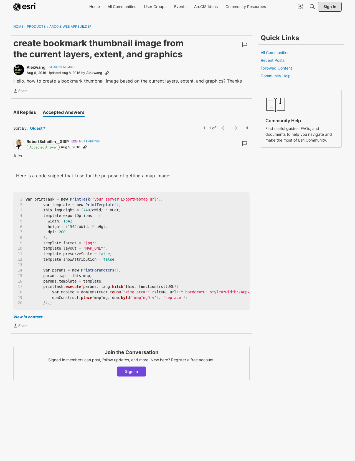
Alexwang (36, 67)
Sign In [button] (131, 371)
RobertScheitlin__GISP (48, 141)
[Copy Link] (106, 72)
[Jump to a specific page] (245, 128)
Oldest (36, 128)
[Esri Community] (25, 6)
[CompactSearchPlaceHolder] (312, 7)
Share (20, 91)
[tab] (24, 112)
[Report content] (245, 45)
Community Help (276, 75)
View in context (27, 316)
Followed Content (276, 68)
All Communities (275, 52)
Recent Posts (273, 60)
